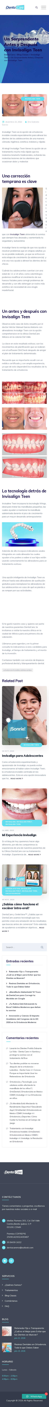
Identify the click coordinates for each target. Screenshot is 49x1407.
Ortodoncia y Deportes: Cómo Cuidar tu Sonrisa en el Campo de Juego (25, 1119)
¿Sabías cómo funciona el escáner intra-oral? (20, 906)
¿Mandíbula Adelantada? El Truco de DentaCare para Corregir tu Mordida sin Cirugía (23, 995)
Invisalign (10, 822)
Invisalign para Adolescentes (22, 756)
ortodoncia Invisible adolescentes (17, 670)
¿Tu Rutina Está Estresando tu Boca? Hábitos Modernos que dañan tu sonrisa (23, 1007)
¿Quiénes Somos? (13, 1285)
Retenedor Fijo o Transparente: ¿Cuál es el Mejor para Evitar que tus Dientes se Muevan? (23, 974)
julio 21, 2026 (19, 1338)
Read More (16, 779)
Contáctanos (11, 1300)
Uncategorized (13, 893)
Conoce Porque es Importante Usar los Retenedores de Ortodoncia (25, 1073)
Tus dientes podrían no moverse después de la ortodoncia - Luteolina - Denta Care (24, 1066)
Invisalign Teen (32, 99)
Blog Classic (10, 1295)
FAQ (7, 1306)
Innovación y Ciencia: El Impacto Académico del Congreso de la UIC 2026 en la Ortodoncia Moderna (22, 1019)
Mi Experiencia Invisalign (19, 835)
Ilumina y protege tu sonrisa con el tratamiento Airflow (25, 1054)
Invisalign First (24, 822)
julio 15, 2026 (19, 1351)
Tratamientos (11, 1290)
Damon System (12, 888)
